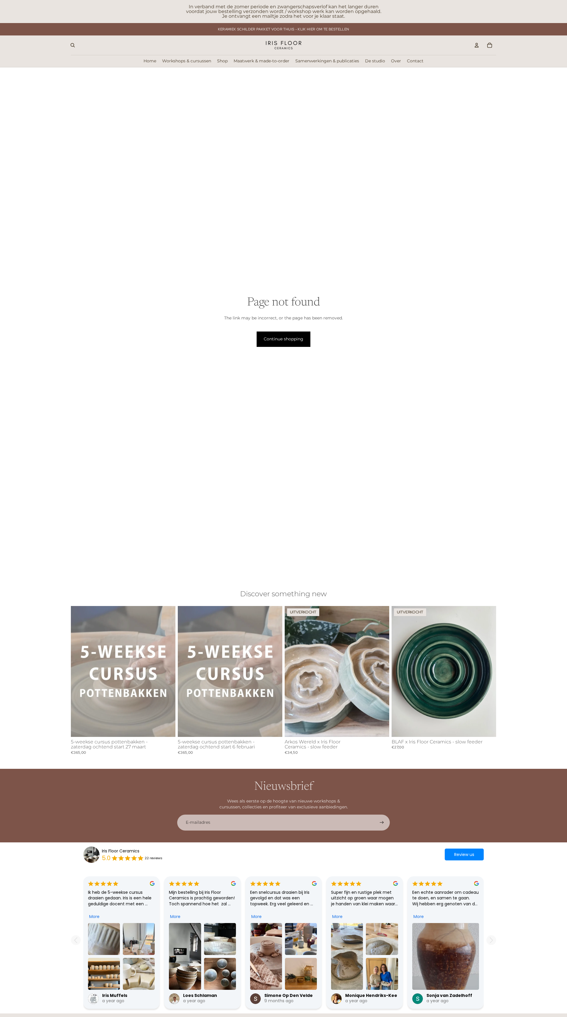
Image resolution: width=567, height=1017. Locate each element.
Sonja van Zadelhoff (449, 995)
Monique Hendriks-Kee (371, 995)
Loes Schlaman (200, 995)
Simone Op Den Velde (288, 995)
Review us (464, 854)
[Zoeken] (72, 45)
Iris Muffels (114, 995)
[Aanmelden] (382, 822)
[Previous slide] (76, 940)
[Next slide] (491, 940)
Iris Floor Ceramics (120, 851)
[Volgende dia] (166, 671)
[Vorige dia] (80, 671)
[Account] (476, 45)
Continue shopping (283, 339)
